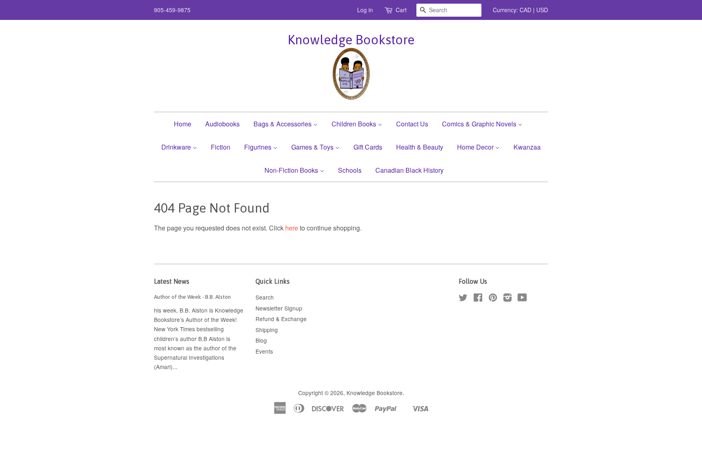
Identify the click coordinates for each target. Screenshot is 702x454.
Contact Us (412, 123)
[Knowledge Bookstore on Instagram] (507, 299)
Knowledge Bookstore (351, 39)
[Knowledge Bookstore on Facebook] (478, 299)
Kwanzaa (527, 147)
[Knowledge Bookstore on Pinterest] (492, 299)
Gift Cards (367, 147)
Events (264, 351)
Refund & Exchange (281, 319)
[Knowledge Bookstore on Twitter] (463, 299)
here (291, 227)
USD (542, 10)
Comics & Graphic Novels (480, 123)
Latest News (171, 281)
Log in (365, 10)
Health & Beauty (419, 147)
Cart (401, 10)
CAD (525, 10)
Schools (350, 170)
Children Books (355, 123)
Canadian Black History (409, 170)
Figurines (258, 147)
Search (265, 297)
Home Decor (476, 147)
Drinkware (177, 147)
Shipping (267, 330)
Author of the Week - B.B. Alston (192, 296)
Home (182, 123)
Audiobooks (222, 123)
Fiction (220, 147)
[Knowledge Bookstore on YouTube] (522, 299)
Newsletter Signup (279, 308)
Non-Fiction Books (292, 170)
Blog (261, 340)
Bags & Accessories (283, 123)
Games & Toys (313, 147)
